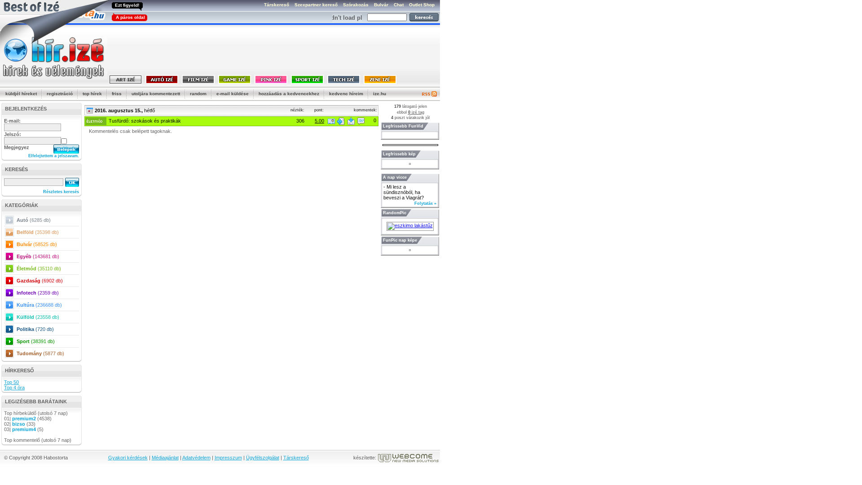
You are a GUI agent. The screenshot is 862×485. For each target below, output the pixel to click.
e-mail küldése (232, 93)
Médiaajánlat (165, 457)
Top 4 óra (14, 387)
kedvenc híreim (346, 93)
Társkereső (296, 457)
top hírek (92, 93)
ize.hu (379, 93)
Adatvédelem (196, 457)
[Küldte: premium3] (331, 121)
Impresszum (228, 457)
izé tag (416, 112)
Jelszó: (12, 134)
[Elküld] (351, 121)
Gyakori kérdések (128, 457)
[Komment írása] (361, 121)
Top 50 (11, 382)
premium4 (24, 429)
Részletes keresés (61, 192)
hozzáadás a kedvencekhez (289, 93)
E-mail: (12, 120)
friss (117, 93)
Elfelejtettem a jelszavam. (53, 156)
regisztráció (60, 93)
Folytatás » (425, 203)
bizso (18, 424)
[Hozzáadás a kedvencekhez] (340, 121)
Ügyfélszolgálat (262, 457)
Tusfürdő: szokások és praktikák (145, 120)
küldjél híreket (21, 93)
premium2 (24, 418)
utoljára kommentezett (156, 93)
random (198, 93)
